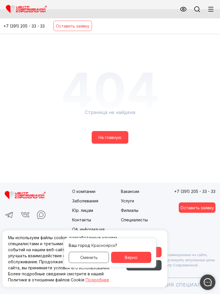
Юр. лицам (82, 210)
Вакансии (130, 191)
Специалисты (134, 219)
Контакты (81, 219)
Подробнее (97, 279)
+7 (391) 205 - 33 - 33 (24, 26)
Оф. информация (88, 229)
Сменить (89, 257)
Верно (131, 257)
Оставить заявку (72, 26)
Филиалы (129, 210)
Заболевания (85, 200)
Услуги (127, 200)
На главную (110, 137)
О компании (83, 191)
